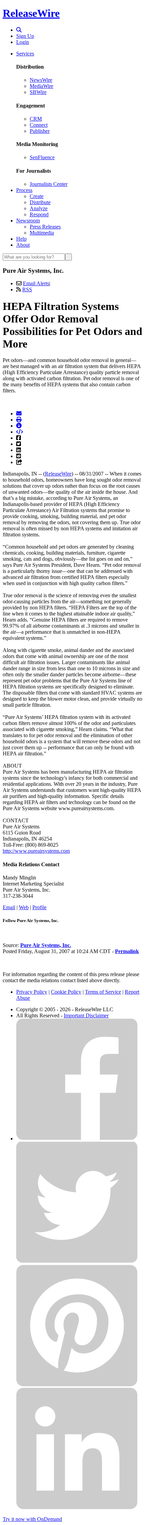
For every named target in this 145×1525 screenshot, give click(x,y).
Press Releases (45, 226)
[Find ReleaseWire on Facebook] (77, 1138)
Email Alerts (36, 283)
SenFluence (42, 157)
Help (21, 239)
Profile (39, 907)
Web (24, 907)
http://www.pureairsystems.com (36, 851)
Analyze (39, 208)
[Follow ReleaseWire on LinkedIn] (77, 1507)
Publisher (40, 131)
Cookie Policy (66, 992)
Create (37, 196)
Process (24, 190)
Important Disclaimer (86, 1015)
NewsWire (41, 80)
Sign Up (25, 36)
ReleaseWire (31, 13)
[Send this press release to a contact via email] (19, 413)
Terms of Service (103, 992)
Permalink (127, 951)
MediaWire (41, 86)
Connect (39, 125)
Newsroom (28, 220)
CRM (36, 119)
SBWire (38, 92)
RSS (27, 289)
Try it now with (32, 1519)
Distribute (40, 202)
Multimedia (42, 233)
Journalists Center (48, 184)
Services (25, 53)
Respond (39, 214)
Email (9, 907)
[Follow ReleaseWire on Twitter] (77, 1261)
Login (22, 42)
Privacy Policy (31, 992)
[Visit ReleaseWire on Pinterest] (77, 1384)
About (23, 245)
